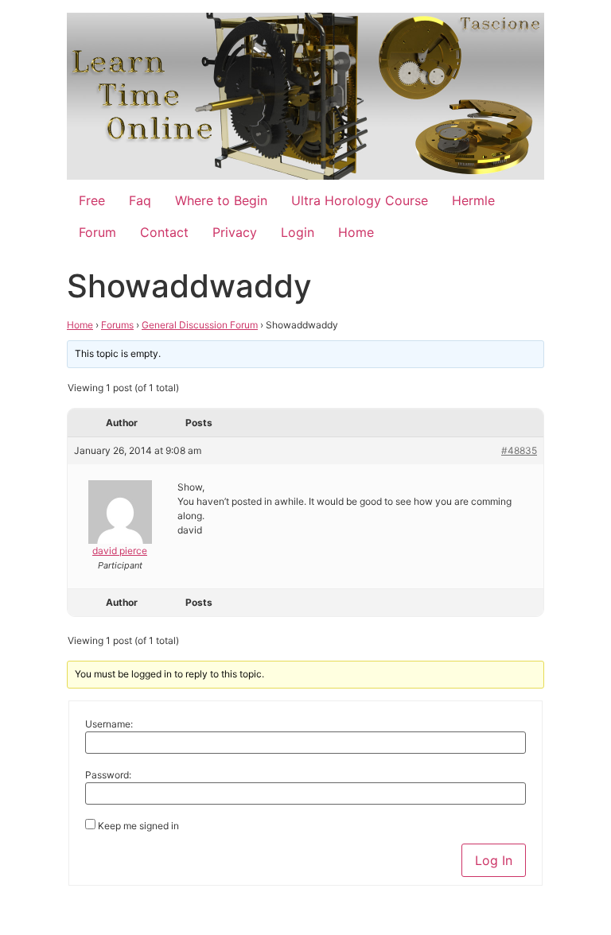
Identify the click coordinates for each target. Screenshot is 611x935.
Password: (108, 775)
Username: (109, 724)
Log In (493, 860)
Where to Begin (221, 200)
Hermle (473, 200)
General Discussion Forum (200, 325)
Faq (140, 200)
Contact (164, 232)
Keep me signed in (138, 826)
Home (356, 232)
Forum (97, 232)
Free (92, 200)
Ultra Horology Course (359, 200)
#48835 (519, 450)
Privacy (234, 232)
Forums (117, 325)
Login (297, 232)
